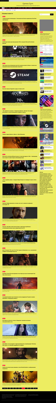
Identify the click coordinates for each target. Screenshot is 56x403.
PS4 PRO (42, 187)
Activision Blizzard (46, 176)
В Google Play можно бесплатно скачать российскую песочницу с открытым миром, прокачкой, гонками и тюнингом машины (47, 154)
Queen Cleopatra (47, 187)
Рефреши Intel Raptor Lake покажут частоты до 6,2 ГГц (46, 66)
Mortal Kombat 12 (46, 184)
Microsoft (41, 184)
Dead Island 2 (50, 179)
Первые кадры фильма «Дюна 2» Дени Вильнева (13, 134)
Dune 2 (41, 180)
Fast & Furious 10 (48, 180)
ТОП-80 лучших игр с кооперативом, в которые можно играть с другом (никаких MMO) (48, 150)
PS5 (44, 187)
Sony (46, 188)
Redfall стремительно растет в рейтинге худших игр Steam (45, 34)
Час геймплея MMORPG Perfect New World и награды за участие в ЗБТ (48, 77)
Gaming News (42, 183)
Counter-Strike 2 (45, 179)
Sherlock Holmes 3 (42, 188)
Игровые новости (42, 192)
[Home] (3, 8)
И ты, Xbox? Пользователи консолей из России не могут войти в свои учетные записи (48, 81)
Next (35, 388)
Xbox (44, 191)
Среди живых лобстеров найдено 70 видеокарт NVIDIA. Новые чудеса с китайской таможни (47, 74)
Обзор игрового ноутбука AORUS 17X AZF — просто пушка (48, 91)
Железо (41, 52)
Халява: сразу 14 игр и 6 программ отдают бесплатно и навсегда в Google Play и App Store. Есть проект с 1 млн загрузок (46, 110)
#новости (41, 176)
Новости (4, 16)
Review (52, 187)
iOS (49, 183)
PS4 (40, 187)
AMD (50, 176)
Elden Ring (43, 180)
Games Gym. (28, 4)
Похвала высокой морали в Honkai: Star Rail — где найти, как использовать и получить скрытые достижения (46, 143)
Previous (4, 388)
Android (41, 107)
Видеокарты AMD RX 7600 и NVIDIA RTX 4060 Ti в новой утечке (48, 84)
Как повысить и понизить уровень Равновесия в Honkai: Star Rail (47, 164)
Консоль (47, 192)
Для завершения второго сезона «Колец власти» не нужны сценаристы (48, 70)
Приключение (51, 192)
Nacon (50, 184)
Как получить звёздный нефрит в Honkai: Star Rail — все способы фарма (48, 168)
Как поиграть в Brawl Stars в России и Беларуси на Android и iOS (48, 157)
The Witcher (41, 191)
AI (49, 176)
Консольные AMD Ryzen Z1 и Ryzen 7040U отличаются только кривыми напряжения (46, 54)
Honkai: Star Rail (46, 183)
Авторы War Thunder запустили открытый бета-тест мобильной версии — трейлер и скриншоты (48, 147)
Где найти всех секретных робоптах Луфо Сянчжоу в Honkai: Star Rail (48, 88)
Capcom (41, 179)
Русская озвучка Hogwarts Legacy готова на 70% (13, 88)
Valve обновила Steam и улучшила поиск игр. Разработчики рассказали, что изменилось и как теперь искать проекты (46, 130)
